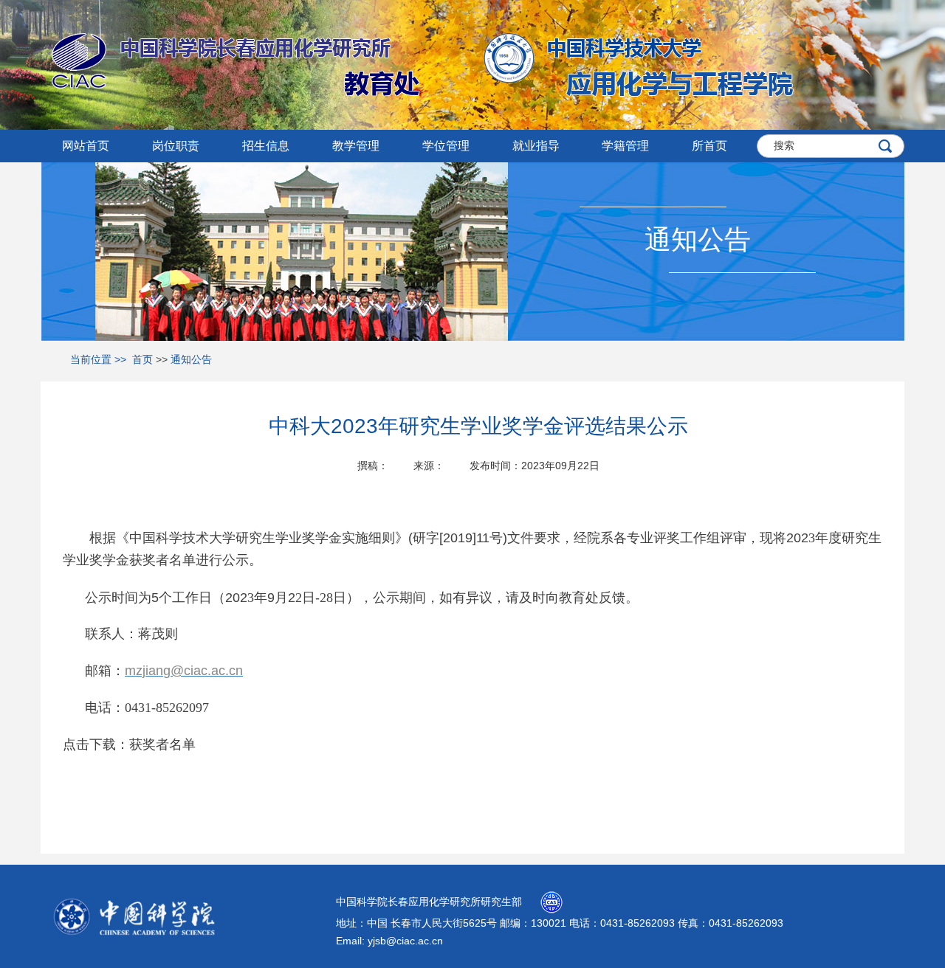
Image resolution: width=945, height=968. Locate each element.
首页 (142, 359)
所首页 (709, 145)
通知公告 (191, 359)
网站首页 (85, 145)
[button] (266, 146)
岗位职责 (175, 145)
